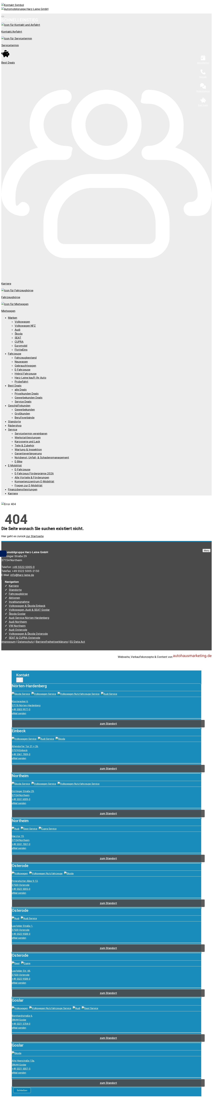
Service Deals (23, 401)
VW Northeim (17, 625)
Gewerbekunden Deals (28, 397)
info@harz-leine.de (22, 575)
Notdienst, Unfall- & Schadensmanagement (42, 457)
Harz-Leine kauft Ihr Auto (30, 377)
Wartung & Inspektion (28, 449)
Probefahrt (21, 381)
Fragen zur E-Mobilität (28, 485)
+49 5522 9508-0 (21, 933)
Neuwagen (21, 361)
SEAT (18, 337)
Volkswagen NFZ (25, 325)
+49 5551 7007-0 (21, 844)
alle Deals (21, 389)
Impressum (8, 641)
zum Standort (108, 723)
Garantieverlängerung (28, 453)
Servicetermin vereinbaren (31, 433)
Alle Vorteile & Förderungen (32, 477)
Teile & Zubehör (24, 445)
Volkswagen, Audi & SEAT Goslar (29, 609)
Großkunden (22, 413)
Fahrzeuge (14, 353)
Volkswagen (22, 321)
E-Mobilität (15, 465)
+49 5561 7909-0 (21, 754)
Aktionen (14, 597)
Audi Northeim (18, 621)
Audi (17, 329)
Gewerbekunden (25, 409)
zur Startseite (35, 536)
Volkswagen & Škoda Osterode (28, 633)
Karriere (13, 493)
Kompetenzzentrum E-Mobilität (34, 481)
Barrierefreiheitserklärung (52, 641)
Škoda (18, 333)
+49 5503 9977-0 (21, 709)
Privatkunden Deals (27, 393)
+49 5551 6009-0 (21, 799)
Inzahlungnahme (19, 601)
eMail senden (19, 713)
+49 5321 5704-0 (21, 1023)
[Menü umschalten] (2, 16)
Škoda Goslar (17, 613)
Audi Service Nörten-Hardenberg (29, 617)
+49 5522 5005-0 (23, 567)
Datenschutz (26, 641)
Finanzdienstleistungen (22, 489)
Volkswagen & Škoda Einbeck (27, 605)
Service (12, 429)
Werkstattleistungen (28, 437)
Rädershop (14, 425)
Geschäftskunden (19, 405)
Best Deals (14, 385)
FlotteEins (21, 349)
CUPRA (19, 341)
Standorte (14, 421)
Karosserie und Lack (27, 441)
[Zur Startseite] (24, 9)
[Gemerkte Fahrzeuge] (3, 553)
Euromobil (21, 345)
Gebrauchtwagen (25, 365)
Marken (12, 317)
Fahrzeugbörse (18, 593)
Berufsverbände (24, 417)
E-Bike (18, 461)
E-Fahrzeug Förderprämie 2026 (34, 473)
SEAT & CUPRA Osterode (24, 637)
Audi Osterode (18, 629)
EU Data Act (77, 641)
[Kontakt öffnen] (106, 5)
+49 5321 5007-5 (21, 1068)
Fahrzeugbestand (26, 357)
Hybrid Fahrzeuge (25, 373)
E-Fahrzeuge (22, 369)
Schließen (22, 1090)
